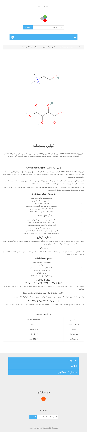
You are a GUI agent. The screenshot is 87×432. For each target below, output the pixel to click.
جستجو (27, 27)
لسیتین (38, 187)
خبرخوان (43, 399)
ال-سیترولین (31, 187)
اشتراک (33, 417)
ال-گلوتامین (21, 187)
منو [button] (75, 37)
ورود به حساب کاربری (43, 7)
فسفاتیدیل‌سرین (47, 187)
